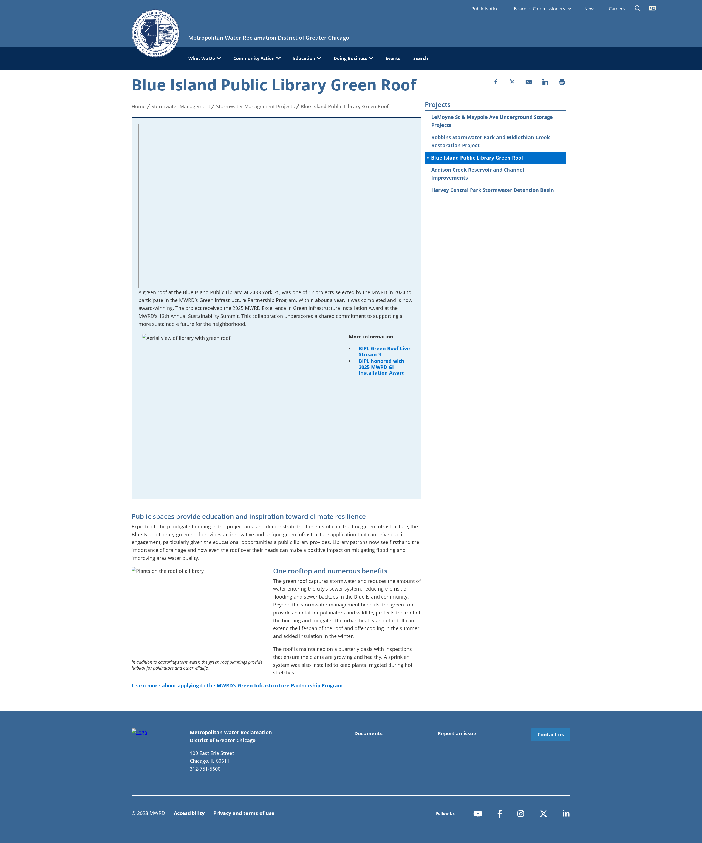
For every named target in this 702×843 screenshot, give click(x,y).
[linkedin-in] (566, 814)
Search (420, 58)
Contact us (550, 734)
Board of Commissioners (540, 9)
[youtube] (477, 814)
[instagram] (520, 814)
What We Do (201, 58)
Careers (617, 9)
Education (304, 58)
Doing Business (350, 58)
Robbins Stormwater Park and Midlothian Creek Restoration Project (490, 141)
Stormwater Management (180, 106)
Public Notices (486, 9)
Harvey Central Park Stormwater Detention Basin (492, 190)
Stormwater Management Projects (255, 106)
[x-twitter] (543, 814)
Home (139, 106)
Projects (438, 105)
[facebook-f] (499, 814)
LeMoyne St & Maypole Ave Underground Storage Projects (492, 121)
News (590, 9)
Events (393, 58)
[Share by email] (528, 82)
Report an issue (457, 733)
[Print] (561, 82)
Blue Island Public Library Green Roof (477, 157)
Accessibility (189, 813)
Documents (368, 733)
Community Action (254, 58)
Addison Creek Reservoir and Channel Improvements (477, 173)
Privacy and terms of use (243, 813)
